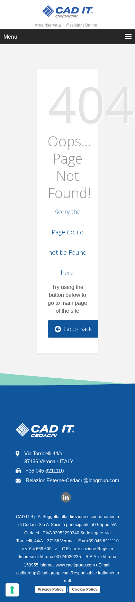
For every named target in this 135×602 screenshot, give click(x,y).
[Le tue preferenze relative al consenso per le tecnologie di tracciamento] (12, 589)
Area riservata (48, 25)
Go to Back (76, 329)
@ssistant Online (81, 25)
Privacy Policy (50, 589)
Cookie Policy (84, 589)
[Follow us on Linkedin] (66, 497)
